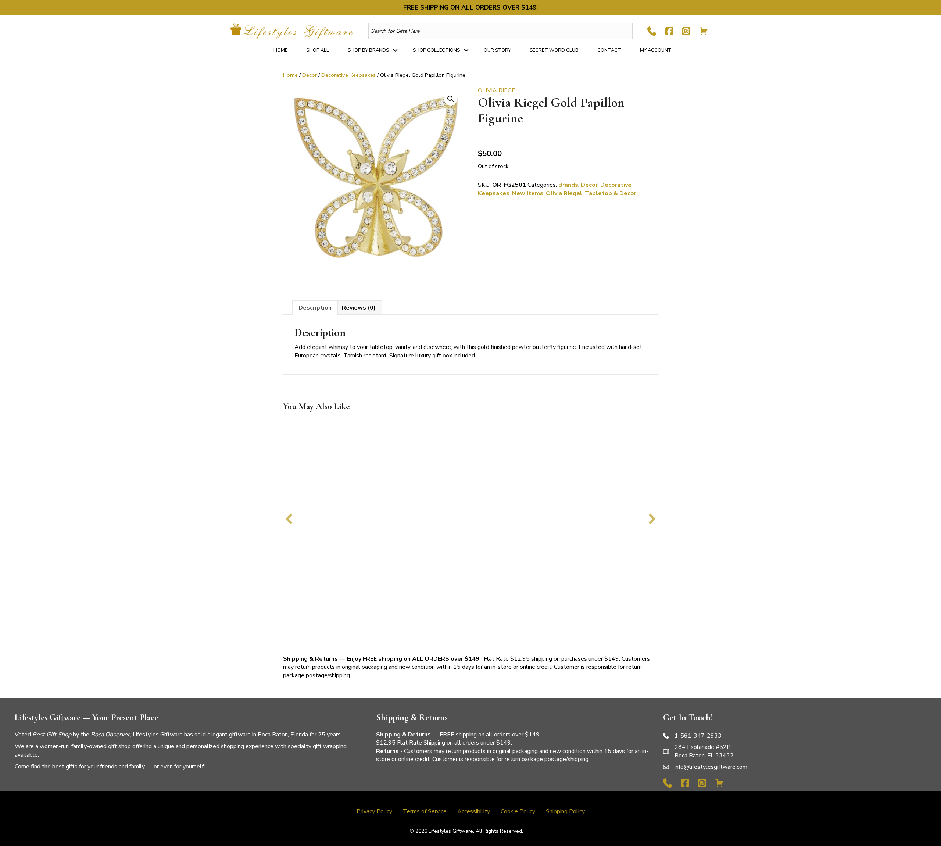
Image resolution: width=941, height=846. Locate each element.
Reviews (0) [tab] (359, 308)
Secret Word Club (554, 50)
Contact (609, 50)
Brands (568, 185)
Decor (309, 75)
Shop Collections (436, 50)
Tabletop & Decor (610, 193)
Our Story (497, 50)
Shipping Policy (565, 811)
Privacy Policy (374, 811)
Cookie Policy (518, 811)
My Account (656, 50)
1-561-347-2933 (698, 736)
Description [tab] (315, 308)
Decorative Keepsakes (348, 75)
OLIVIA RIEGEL (498, 90)
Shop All (317, 50)
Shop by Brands (368, 50)
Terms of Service (425, 811)
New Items (527, 193)
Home (280, 50)
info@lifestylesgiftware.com (711, 767)
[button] (395, 50)
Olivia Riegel (564, 193)
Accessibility (473, 811)
